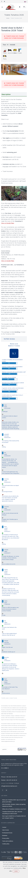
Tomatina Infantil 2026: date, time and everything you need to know (12, 812)
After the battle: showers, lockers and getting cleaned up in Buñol (13, 805)
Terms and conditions (7, 841)
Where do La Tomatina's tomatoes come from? (14, 809)
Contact (4, 827)
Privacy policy (5, 838)
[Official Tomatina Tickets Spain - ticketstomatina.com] (10, 7)
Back (5, 749)
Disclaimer (4, 835)
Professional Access (7, 832)
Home (7, 18)
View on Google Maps (7, 223)
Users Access (5, 830)
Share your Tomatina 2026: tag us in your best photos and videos (14, 800)
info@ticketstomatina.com (9, 786)
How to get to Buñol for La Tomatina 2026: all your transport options (13, 817)
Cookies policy (5, 843)
